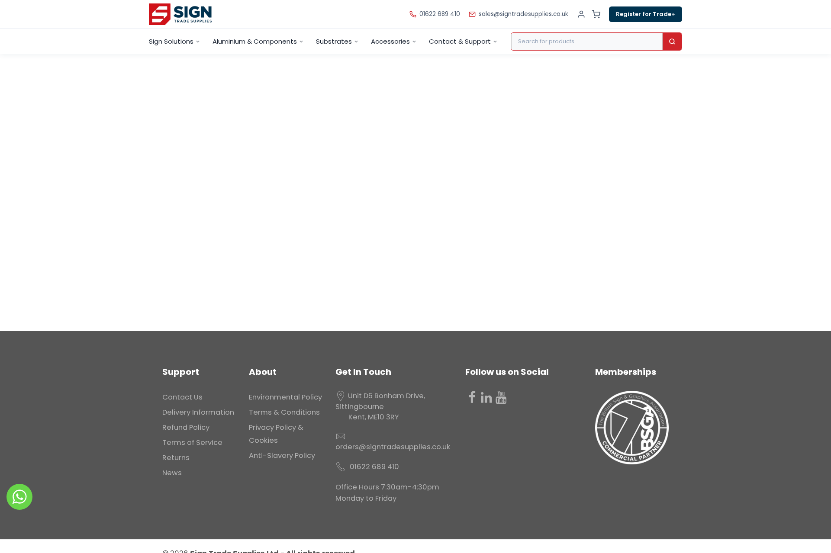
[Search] (672, 41)
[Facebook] (471, 397)
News (172, 473)
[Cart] (596, 14)
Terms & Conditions (284, 412)
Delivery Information (198, 412)
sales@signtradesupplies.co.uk (523, 14)
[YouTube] (501, 397)
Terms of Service (192, 443)
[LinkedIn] (486, 397)
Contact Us (182, 397)
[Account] (581, 14)
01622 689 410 (439, 14)
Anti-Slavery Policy (282, 455)
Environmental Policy (285, 397)
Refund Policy (185, 427)
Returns (176, 458)
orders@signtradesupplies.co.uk (392, 447)
